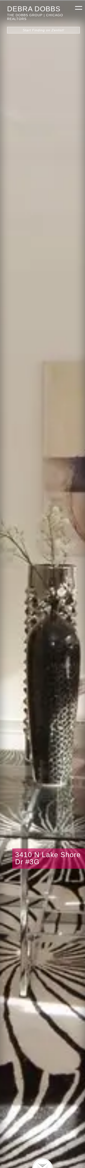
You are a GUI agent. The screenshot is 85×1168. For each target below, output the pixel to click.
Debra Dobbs (33, 9)
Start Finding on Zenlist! (43, 30)
